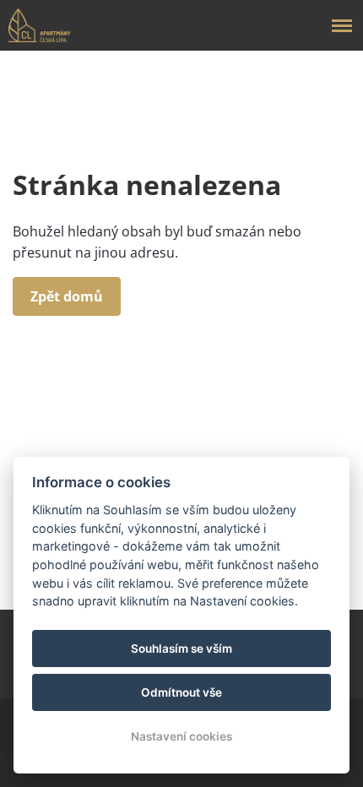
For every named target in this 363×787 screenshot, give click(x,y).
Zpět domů (66, 296)
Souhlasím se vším (181, 648)
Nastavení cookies (181, 736)
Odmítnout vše (181, 692)
